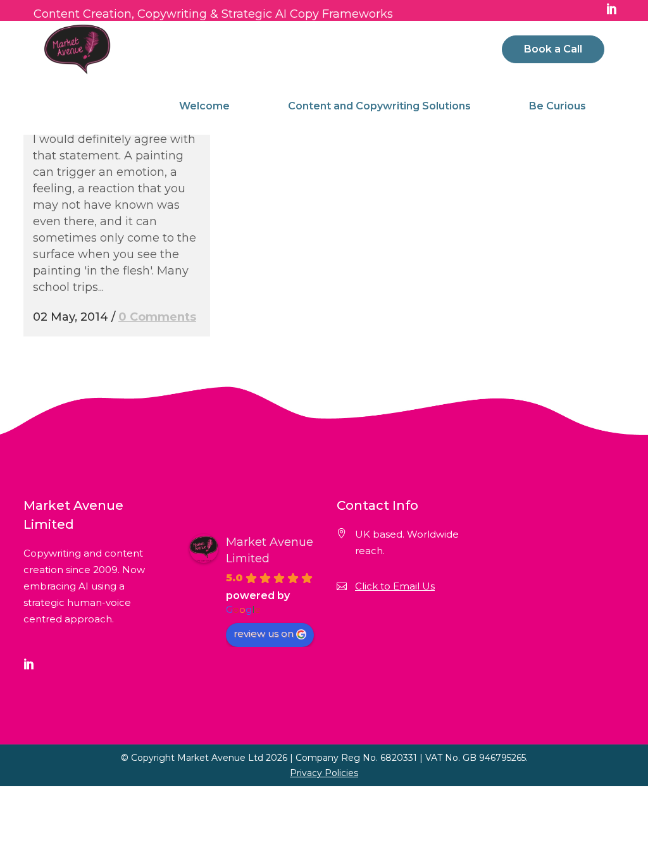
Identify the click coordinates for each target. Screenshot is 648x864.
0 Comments (157, 317)
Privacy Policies (324, 773)
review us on (264, 633)
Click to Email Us (395, 586)
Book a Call (553, 49)
